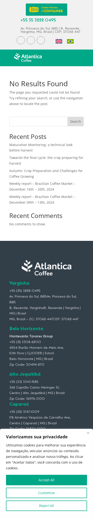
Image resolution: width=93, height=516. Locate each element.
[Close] (88, 433)
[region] (46, 472)
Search (75, 121)
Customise (46, 493)
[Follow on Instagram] (31, 40)
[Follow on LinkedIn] (41, 40)
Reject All (46, 505)
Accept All (46, 480)
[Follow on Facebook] (21, 40)
